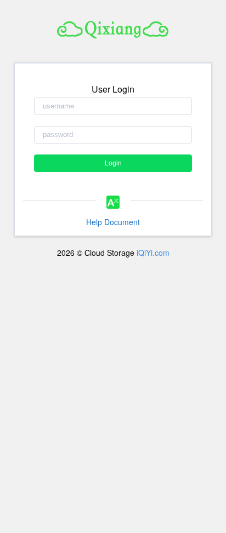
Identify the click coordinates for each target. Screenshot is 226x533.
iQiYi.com (153, 252)
